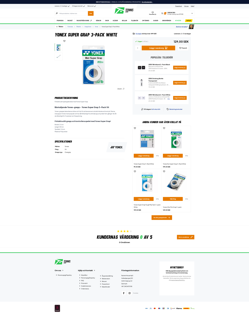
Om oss (186, 6)
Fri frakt (138, 33)
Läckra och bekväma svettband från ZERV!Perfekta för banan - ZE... (159, 98)
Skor (107, 20)
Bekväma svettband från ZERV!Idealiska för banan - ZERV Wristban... (158, 67)
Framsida (60, 20)
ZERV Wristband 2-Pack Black (159, 64)
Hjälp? (192, 6)
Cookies (135, 293)
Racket (70, 20)
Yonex (96, 26)
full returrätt (156, 109)
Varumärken (166, 20)
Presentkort (178, 6)
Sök (90, 13)
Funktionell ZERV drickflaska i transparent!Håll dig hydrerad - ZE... (159, 84)
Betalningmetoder (175, 109)
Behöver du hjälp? (182, 27)
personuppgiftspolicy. (178, 280)
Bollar (124, 20)
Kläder (115, 20)
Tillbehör (134, 20)
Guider (155, 20)
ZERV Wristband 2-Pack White (159, 95)
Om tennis (145, 20)
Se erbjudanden (147, 2)
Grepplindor (88, 26)
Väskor (98, 20)
